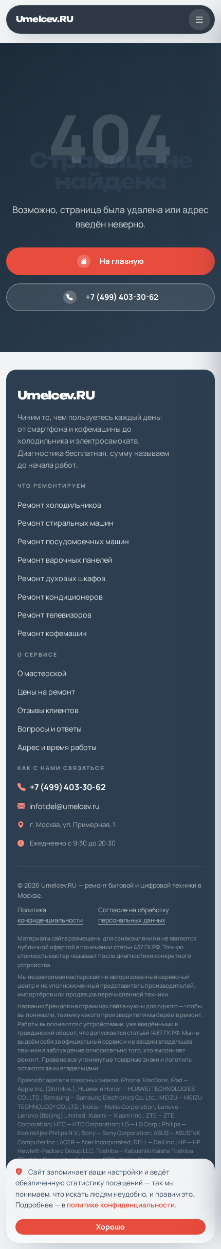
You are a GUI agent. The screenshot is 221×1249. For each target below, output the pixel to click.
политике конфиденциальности (121, 1204)
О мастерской (41, 673)
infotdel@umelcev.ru (64, 806)
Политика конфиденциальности (50, 915)
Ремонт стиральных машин (65, 523)
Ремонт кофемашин (52, 633)
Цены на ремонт (46, 692)
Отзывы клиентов (48, 710)
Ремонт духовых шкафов (61, 578)
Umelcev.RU (44, 19)
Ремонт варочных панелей (64, 560)
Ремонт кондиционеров (60, 597)
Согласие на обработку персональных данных (133, 915)
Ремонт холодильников (59, 505)
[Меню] (199, 19)
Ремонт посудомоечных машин (73, 541)
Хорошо (110, 1227)
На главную (122, 261)
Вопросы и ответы (49, 729)
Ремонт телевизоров (54, 615)
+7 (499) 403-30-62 (122, 297)
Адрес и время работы (57, 747)
